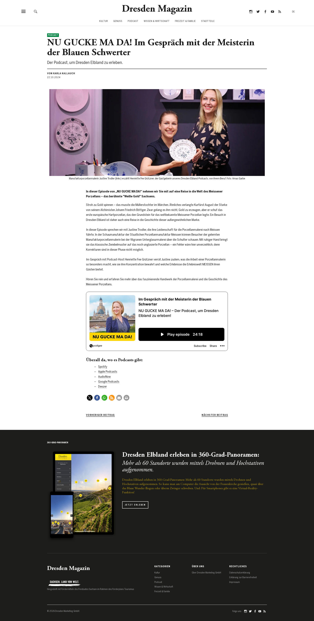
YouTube (272, 11)
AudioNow (104, 377)
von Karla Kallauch (61, 73)
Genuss (117, 21)
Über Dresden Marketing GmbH (206, 572)
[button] (90, 398)
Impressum (234, 582)
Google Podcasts (108, 381)
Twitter (258, 11)
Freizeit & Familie (185, 21)
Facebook (265, 11)
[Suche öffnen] (35, 11)
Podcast (133, 21)
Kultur (103, 21)
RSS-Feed (279, 11)
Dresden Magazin (157, 9)
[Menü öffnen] (23, 11)
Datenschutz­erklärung (239, 572)
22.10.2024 (54, 77)
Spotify (102, 367)
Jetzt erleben (135, 505)
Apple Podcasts (107, 371)
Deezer (102, 386)
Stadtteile (208, 21)
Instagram (250, 11)
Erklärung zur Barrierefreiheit (243, 577)
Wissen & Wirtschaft (157, 21)
